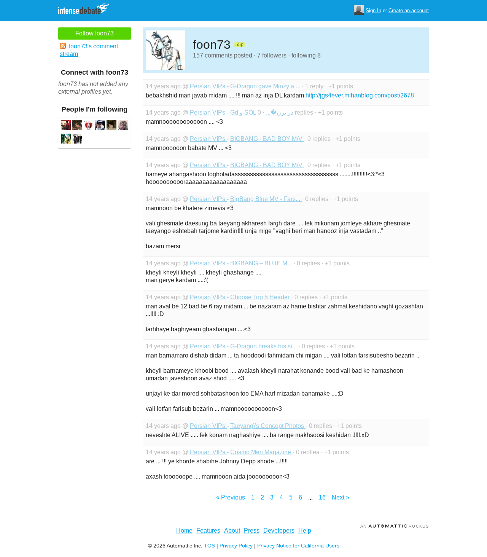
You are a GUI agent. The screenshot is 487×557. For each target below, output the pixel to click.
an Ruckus (394, 526)
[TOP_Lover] (123, 126)
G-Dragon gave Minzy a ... (266, 86)
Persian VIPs (208, 86)
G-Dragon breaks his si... (264, 346)
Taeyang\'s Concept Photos (268, 426)
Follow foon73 (94, 33)
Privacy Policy (236, 546)
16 (322, 497)
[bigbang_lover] (77, 139)
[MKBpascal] (89, 126)
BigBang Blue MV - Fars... (266, 199)
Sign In (373, 10)
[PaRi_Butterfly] (111, 126)
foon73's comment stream (89, 50)
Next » (340, 497)
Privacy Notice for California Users (298, 546)
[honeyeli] (100, 126)
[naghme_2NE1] (66, 126)
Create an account (408, 10)
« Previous (230, 497)
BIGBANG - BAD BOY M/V (267, 139)
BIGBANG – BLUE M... (261, 263)
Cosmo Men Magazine (261, 452)
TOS (209, 546)
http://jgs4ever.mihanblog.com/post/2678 (360, 95)
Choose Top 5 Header (260, 297)
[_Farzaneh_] (77, 126)
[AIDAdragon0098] (66, 139)
